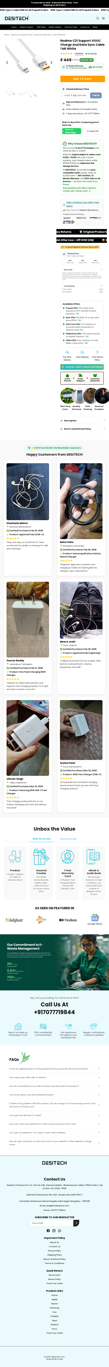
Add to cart (82, 79)
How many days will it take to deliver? (27, 1077)
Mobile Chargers (26, 27)
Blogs (95, 27)
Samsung (54, 1307)
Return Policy (54, 1279)
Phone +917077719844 (54, 1210)
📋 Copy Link (92, 131)
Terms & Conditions (54, 1263)
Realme (54, 1324)
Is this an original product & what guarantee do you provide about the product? (48, 1068)
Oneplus (55, 1316)
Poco (54, 1328)
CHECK (96, 95)
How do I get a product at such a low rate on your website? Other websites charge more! (50, 1143)
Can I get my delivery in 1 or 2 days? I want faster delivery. (37, 1132)
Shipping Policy (54, 1254)
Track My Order (71, 27)
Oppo (54, 1320)
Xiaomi (54, 1303)
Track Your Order (54, 1283)
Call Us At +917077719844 (54, 1008)
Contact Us (85, 27)
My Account (54, 1275)
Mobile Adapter (55, 27)
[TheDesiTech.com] (16, 18)
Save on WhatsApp (70, 131)
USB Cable (41, 27)
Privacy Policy (54, 1250)
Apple (54, 1299)
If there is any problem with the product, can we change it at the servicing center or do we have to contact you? (52, 1105)
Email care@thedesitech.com (54, 1205)
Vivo (55, 1312)
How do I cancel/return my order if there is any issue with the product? (44, 1086)
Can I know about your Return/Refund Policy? (31, 1094)
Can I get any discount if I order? (25, 1115)
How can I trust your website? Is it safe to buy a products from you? (42, 1124)
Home (14, 27)
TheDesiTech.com (57, 1357)
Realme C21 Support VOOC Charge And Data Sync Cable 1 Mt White (38, 35)
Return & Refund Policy (54, 1259)
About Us (54, 1242)
